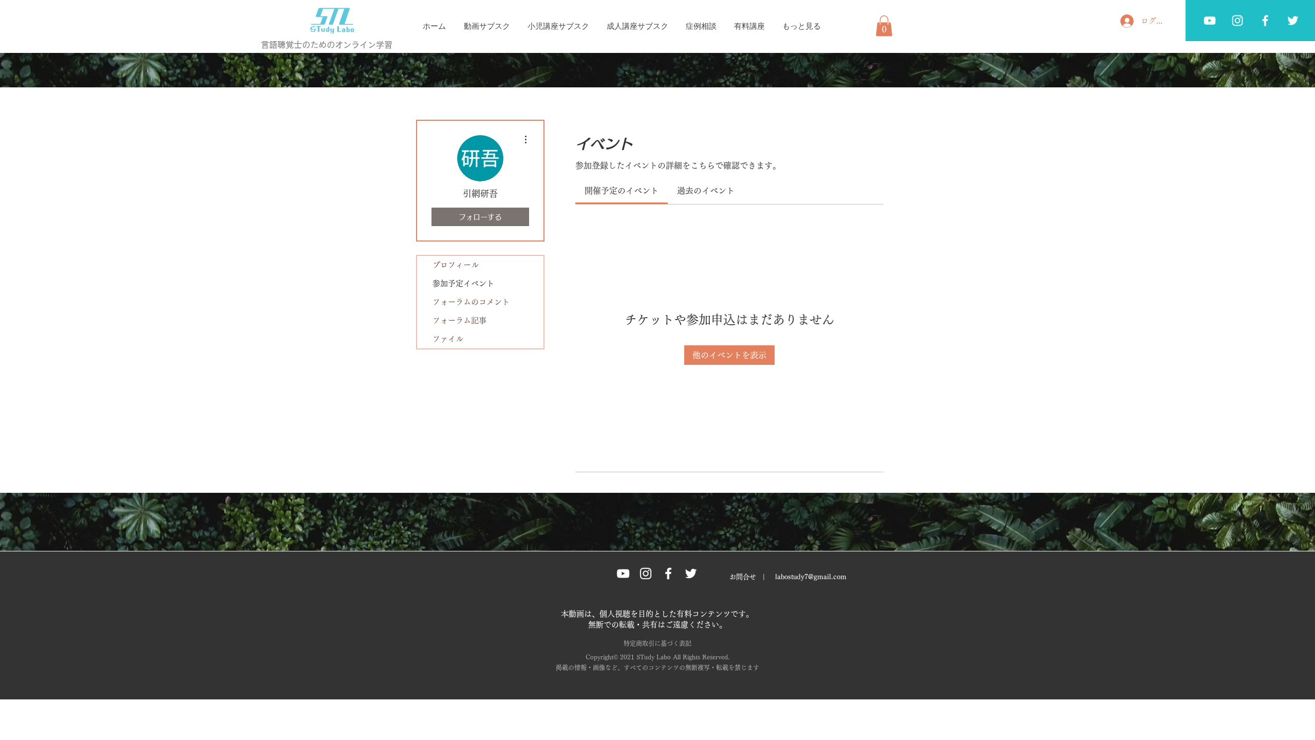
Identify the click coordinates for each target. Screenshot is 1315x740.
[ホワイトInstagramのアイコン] (1237, 20)
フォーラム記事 (459, 320)
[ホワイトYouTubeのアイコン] (1210, 20)
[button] (884, 25)
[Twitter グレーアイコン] (1293, 20)
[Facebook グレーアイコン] (1265, 20)
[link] (622, 191)
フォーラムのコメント (471, 302)
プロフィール (456, 265)
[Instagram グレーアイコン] (645, 573)
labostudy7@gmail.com (811, 577)
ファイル (448, 339)
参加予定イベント (463, 283)
